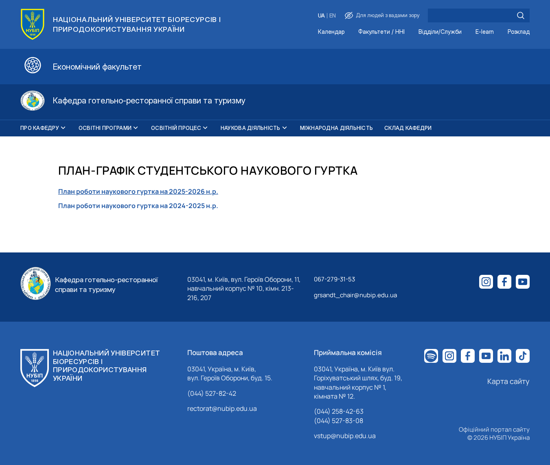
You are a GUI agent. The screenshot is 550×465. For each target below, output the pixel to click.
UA (321, 15)
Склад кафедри (408, 128)
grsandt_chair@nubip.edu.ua (355, 295)
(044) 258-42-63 (339, 411)
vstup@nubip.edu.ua (345, 435)
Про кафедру (39, 128)
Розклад (519, 32)
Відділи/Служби (440, 32)
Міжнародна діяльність (336, 128)
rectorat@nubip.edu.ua (222, 408)
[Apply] (521, 15)
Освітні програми (105, 128)
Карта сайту (508, 381)
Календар (331, 32)
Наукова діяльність (250, 128)
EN (332, 15)
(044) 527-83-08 (338, 420)
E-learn (484, 32)
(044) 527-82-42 (211, 393)
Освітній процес (176, 128)
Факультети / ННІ (381, 32)
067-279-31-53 (334, 279)
